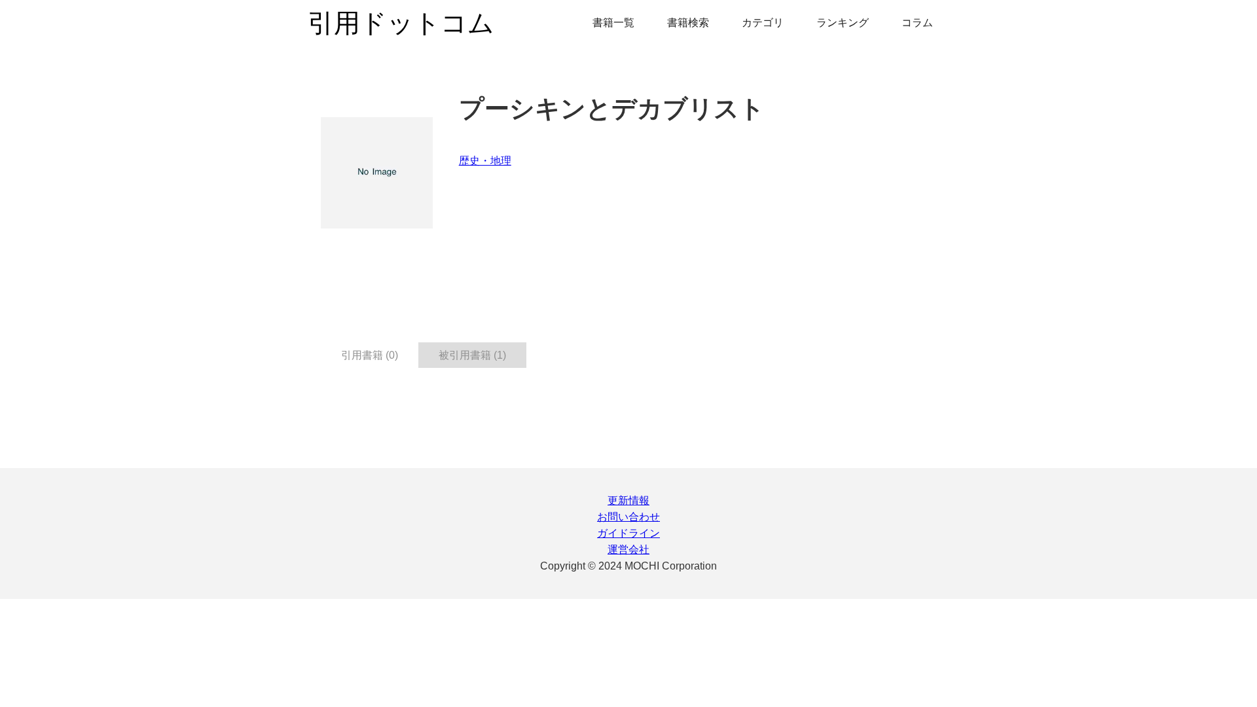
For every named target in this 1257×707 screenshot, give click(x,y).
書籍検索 (688, 22)
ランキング (842, 22)
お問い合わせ (628, 516)
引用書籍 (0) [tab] (369, 355)
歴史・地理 (485, 160)
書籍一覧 (613, 22)
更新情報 (628, 500)
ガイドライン (628, 533)
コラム (917, 22)
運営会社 (628, 549)
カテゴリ (763, 22)
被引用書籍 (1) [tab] (472, 355)
